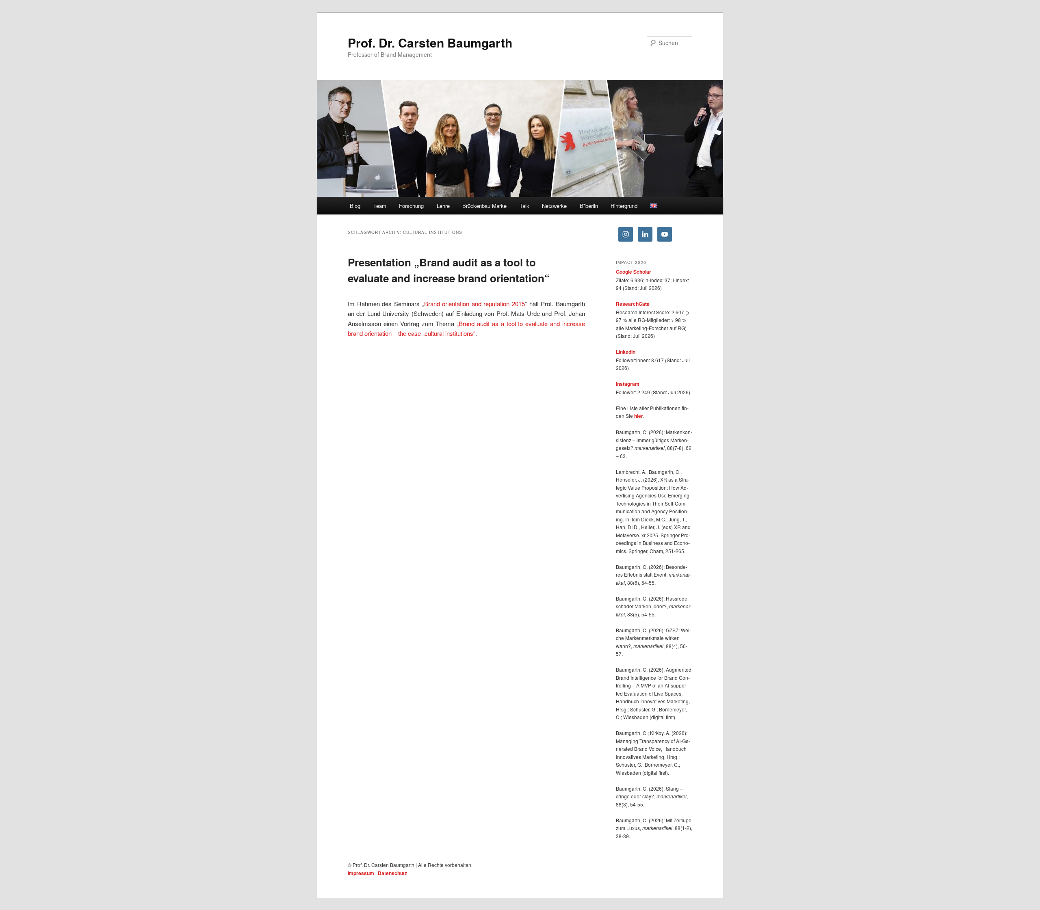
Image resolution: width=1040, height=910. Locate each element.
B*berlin (589, 206)
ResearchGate (633, 303)
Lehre (443, 206)
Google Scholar (633, 271)
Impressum (361, 873)
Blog (355, 206)
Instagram (627, 383)
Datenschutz (392, 873)
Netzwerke (554, 206)
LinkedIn (625, 351)
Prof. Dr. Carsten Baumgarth (430, 42)
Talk (524, 206)
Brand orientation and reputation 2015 (474, 303)
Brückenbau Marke (484, 206)
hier (638, 415)
